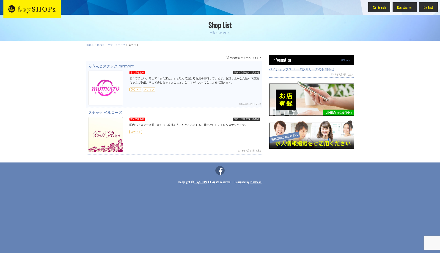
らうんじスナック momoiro (111, 65)
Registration (404, 7)
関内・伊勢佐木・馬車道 (246, 72)
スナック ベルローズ (105, 112)
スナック (149, 89)
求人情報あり (137, 72)
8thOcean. (256, 181)
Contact (428, 7)
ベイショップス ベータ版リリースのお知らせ (301, 69)
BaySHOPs (201, 181)
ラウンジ (136, 89)
